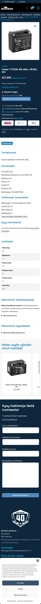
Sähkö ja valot (13, 17)
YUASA (4, 132)
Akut (21, 17)
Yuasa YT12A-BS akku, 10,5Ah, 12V (16, 386)
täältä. (30, 550)
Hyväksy (20, 583)
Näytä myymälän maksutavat (14, 333)
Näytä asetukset (20, 595)
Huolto (22, 2)
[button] (38, 561)
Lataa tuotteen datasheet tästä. (14, 216)
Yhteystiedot (9, 2)
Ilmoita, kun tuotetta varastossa (16, 99)
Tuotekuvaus (7, 143)
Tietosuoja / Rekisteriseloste (25, 601)
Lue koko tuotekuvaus (10, 87)
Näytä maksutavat (10, 315)
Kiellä (20, 589)
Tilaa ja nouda (10, 111)
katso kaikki (18, 118)
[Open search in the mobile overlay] (27, 8)
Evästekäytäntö (11, 601)
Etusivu (3, 14)
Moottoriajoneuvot (13, 14)
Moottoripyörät (26, 14)
